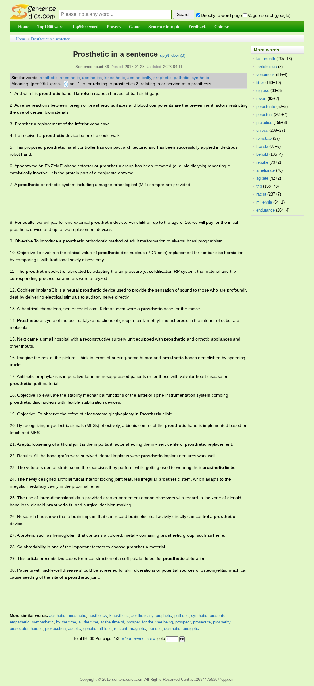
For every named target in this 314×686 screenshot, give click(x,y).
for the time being (157, 622)
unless (262, 130)
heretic (37, 628)
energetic (191, 628)
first (126, 639)
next (138, 639)
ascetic (74, 628)
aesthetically (139, 77)
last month (265, 58)
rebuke (262, 162)
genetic (89, 628)
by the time (66, 622)
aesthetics (92, 77)
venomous (265, 74)
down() (178, 55)
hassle (262, 146)
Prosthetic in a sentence (50, 38)
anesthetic (70, 77)
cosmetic (172, 628)
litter (260, 82)
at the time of (112, 622)
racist (261, 194)
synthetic (200, 77)
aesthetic (48, 77)
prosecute (202, 622)
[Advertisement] (121, 203)
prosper (133, 622)
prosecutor (19, 628)
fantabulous (266, 66)
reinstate (264, 138)
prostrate (217, 615)
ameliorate (265, 170)
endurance (265, 210)
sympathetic (43, 622)
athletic (105, 628)
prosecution (55, 628)
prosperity (221, 622)
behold (262, 154)
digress (262, 90)
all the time (88, 622)
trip (259, 186)
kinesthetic (114, 77)
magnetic (138, 628)
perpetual (264, 114)
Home (21, 38)
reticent (120, 628)
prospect (183, 622)
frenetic (155, 628)
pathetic (181, 77)
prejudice (264, 122)
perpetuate (265, 106)
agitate (262, 178)
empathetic (19, 622)
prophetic (162, 77)
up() (164, 55)
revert (261, 98)
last (150, 639)
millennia (264, 202)
